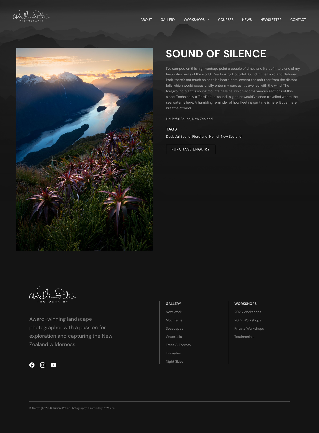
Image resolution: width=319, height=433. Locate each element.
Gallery (168, 19)
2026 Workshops (247, 312)
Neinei (214, 136)
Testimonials (244, 336)
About (146, 19)
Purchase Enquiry (190, 149)
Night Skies (174, 361)
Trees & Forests (178, 345)
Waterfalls (174, 336)
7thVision (109, 408)
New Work (174, 312)
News (247, 19)
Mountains (174, 320)
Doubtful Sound (178, 136)
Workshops (194, 19)
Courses (225, 19)
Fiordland (199, 136)
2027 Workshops (247, 320)
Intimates (173, 353)
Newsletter (271, 19)
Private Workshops (249, 328)
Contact (298, 19)
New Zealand (231, 136)
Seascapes (174, 328)
